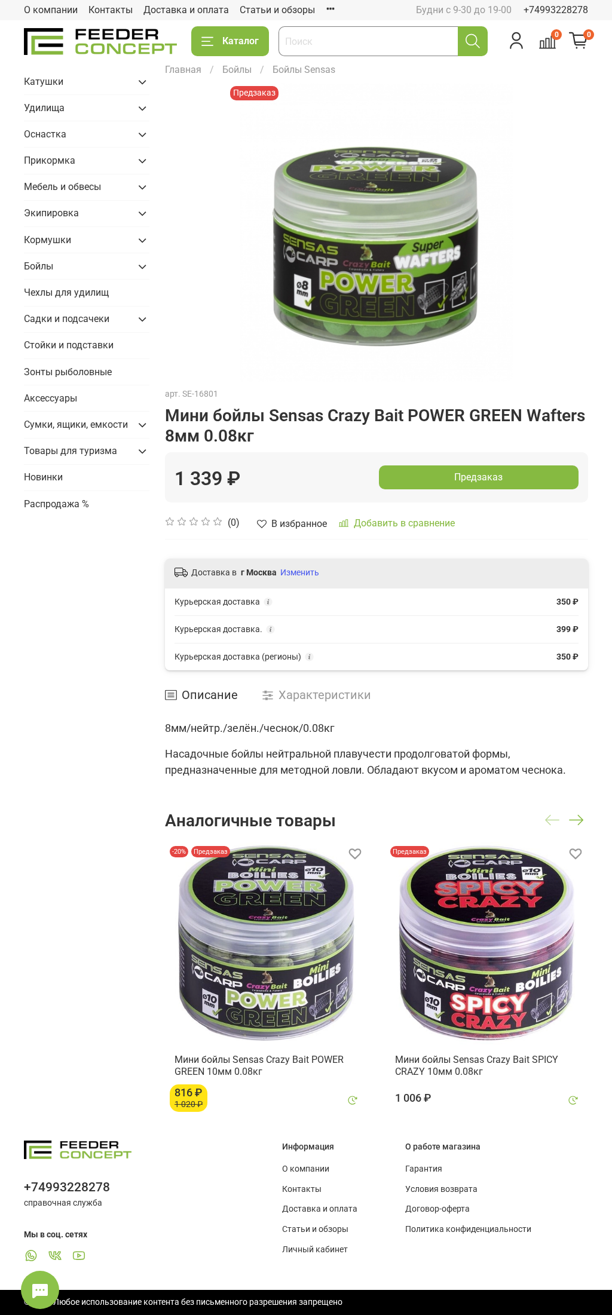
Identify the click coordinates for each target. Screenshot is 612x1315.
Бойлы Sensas (304, 69)
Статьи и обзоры (277, 10)
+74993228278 (556, 10)
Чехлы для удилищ (66, 292)
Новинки (43, 477)
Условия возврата (441, 1189)
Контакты (110, 10)
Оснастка (45, 134)
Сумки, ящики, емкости (76, 424)
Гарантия (423, 1169)
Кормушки (47, 240)
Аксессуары (50, 398)
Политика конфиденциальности (468, 1229)
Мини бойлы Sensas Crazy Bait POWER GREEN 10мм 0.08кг (259, 1065)
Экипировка (51, 213)
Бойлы (237, 69)
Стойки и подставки (69, 345)
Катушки (43, 81)
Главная (183, 69)
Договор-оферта (437, 1209)
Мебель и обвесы (62, 186)
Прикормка (49, 160)
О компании (51, 10)
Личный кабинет (315, 1250)
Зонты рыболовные (68, 372)
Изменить (299, 572)
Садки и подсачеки (66, 318)
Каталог (240, 41)
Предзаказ (478, 477)
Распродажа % (56, 504)
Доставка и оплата (186, 10)
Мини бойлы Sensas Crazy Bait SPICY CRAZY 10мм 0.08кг (476, 1065)
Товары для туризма (70, 450)
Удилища (44, 108)
